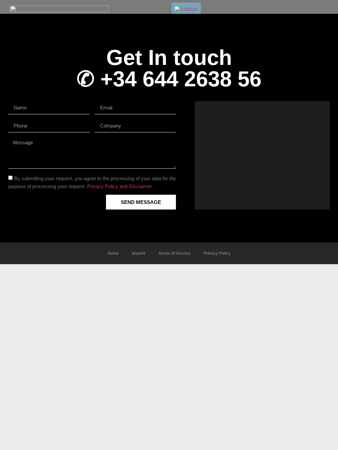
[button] (262, 155)
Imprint (138, 253)
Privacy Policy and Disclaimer (119, 186)
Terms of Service (174, 253)
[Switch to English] (186, 9)
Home (113, 253)
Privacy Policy (217, 253)
